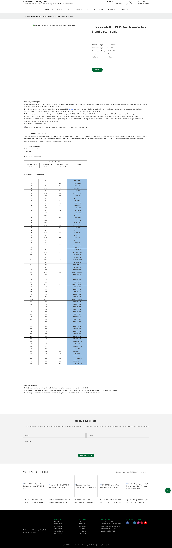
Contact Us (82, 533)
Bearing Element (58, 531)
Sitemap (109, 545)
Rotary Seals (57, 529)
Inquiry (97, 70)
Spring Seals (57, 533)
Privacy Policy (101, 545)
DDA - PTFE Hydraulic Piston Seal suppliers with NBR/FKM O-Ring (34, 501)
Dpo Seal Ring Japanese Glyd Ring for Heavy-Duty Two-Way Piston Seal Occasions (137, 501)
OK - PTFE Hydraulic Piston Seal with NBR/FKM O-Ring (110, 501)
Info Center (82, 531)
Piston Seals (57, 524)
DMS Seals (26, 16)
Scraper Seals (58, 526)
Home (81, 521)
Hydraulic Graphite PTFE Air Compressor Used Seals (59, 501)
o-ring (71, 109)
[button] (128, 9)
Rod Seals (56, 521)
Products (82, 524)
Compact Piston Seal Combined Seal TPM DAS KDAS (83, 501)
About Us (82, 529)
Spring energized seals (123, 472)
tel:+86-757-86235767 (142, 4)
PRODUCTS (134, 472)
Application (82, 526)
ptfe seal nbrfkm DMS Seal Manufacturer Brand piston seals (52, 16)
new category (144, 472)
